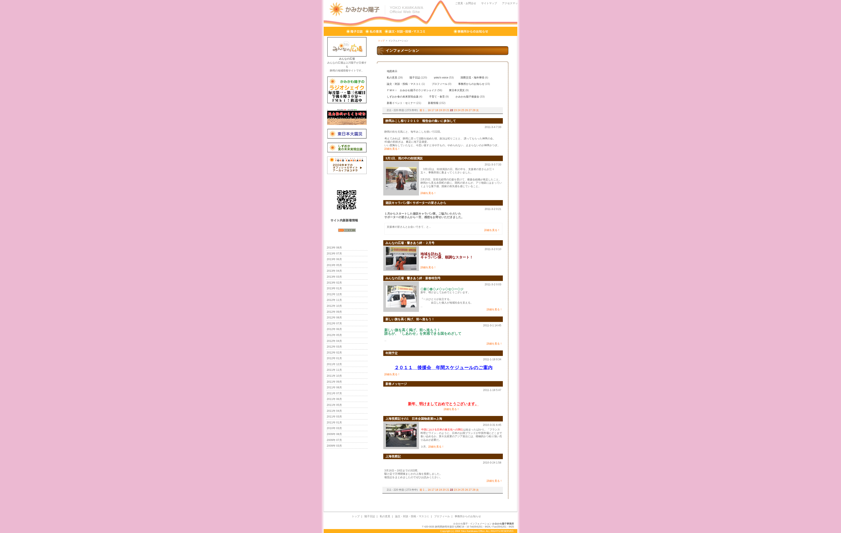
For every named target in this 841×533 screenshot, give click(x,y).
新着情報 (433, 103)
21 (447, 110)
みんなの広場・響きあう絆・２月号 (410, 243)
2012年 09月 (334, 311)
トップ (337, 31)
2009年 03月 (334, 445)
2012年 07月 (334, 323)
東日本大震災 (457, 90)
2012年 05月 (334, 335)
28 (473, 110)
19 (440, 110)
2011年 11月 (334, 369)
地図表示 (392, 71)
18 (436, 110)
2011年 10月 (334, 375)
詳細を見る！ (392, 148)
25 (462, 110)
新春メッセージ (396, 384)
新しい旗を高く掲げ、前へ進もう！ (411, 319)
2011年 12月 (334, 364)
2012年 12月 (334, 294)
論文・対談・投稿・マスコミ (405, 31)
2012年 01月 (334, 358)
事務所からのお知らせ (471, 31)
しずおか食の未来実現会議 (402, 96)
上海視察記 (393, 456)
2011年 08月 (334, 387)
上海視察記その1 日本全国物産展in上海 (413, 418)
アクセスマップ (511, 3)
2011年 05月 (334, 405)
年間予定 (391, 353)
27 (470, 110)
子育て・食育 (437, 96)
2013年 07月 (334, 253)
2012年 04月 (334, 341)
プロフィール (440, 31)
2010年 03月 (334, 428)
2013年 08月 (334, 247)
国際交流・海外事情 (472, 77)
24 (459, 110)
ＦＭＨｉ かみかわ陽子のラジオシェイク (412, 90)
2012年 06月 (334, 329)
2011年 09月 (334, 381)
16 (429, 110)
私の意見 (373, 31)
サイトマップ (489, 3)
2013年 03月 (334, 276)
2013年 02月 (334, 282)
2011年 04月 (334, 410)
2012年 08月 (334, 317)
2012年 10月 (334, 305)
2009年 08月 (334, 434)
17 (433, 110)
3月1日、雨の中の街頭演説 (404, 158)
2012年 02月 (334, 352)
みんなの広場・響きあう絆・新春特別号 (413, 278)
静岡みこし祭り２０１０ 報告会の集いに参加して (420, 121)
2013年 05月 (334, 265)
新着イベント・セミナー (401, 103)
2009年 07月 (334, 440)
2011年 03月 (334, 416)
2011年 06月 (334, 399)
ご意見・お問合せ (465, 3)
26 (466, 110)
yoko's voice (441, 77)
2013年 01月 (334, 288)
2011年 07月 (334, 393)
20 (444, 110)
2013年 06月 (334, 259)
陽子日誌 (354, 31)
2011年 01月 (334, 422)
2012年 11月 (334, 300)
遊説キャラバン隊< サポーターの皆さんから (415, 202)
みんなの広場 (347, 58)
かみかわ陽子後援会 (467, 96)
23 (455, 110)
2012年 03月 (334, 346)
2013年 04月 (334, 270)
